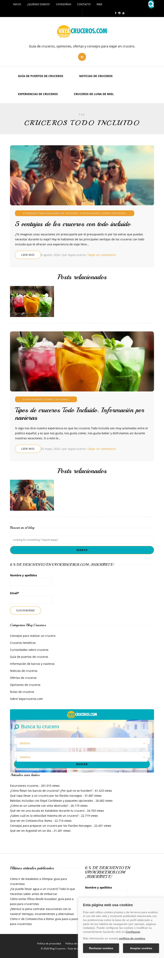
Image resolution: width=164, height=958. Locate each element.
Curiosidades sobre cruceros (103, 213)
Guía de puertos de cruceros (40, 76)
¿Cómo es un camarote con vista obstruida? (39, 806)
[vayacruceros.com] (82, 714)
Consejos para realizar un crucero (50, 213)
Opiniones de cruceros (25, 685)
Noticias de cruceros (96, 76)
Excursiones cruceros (24, 785)
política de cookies (132, 938)
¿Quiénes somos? (38, 4)
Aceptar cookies (141, 948)
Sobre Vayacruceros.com (26, 699)
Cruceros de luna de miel (94, 94)
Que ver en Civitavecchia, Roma (31, 821)
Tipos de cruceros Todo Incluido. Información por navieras (79, 414)
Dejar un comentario (102, 255)
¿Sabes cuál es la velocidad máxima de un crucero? (44, 816)
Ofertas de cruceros (23, 678)
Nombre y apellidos (23, 575)
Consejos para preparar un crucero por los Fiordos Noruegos (51, 826)
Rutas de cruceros (22, 692)
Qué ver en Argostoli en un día (30, 831)
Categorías (63, 4)
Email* (14, 593)
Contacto (84, 4)
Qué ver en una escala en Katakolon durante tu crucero (47, 811)
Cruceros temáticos (23, 643)
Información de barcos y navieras (32, 664)
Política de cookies (75, 943)
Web (99, 4)
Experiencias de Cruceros (38, 94)
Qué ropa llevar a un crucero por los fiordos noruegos (46, 795)
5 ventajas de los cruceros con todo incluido (72, 224)
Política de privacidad (49, 943)
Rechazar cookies (101, 948)
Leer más (28, 255)
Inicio (17, 4)
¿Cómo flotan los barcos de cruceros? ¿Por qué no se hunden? (51, 790)
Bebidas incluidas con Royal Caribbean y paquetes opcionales (51, 801)
